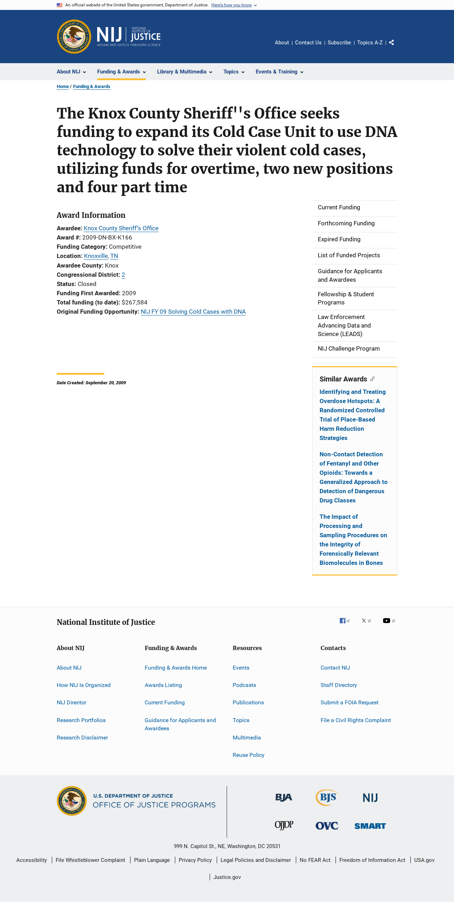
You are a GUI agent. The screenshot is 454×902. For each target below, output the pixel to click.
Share (397, 47)
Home (63, 86)
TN (114, 255)
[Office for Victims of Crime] (327, 831)
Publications (248, 702)
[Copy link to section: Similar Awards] (371, 378)
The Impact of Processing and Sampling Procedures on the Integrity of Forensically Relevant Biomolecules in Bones (353, 539)
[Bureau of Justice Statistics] (327, 807)
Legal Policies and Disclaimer (256, 860)
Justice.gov (227, 877)
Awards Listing (163, 685)
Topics (241, 719)
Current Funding (165, 702)
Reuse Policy (249, 755)
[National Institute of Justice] (370, 803)
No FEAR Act (315, 860)
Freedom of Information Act (372, 860)
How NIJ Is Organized (84, 685)
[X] (369, 625)
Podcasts (244, 685)
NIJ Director (71, 702)
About (282, 42)
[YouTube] (390, 625)
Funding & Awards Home (176, 667)
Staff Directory (339, 685)
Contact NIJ (335, 667)
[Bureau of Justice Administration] (284, 803)
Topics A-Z (370, 42)
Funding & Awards (91, 86)
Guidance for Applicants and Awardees (180, 724)
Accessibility (31, 860)
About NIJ (69, 667)
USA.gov (424, 860)
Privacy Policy (195, 860)
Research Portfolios (81, 719)
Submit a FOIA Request (349, 702)
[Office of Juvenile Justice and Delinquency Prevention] (284, 832)
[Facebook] (347, 625)
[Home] (128, 36)
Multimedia (247, 737)
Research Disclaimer (82, 737)
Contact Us (308, 42)
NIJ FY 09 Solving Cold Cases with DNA (193, 311)
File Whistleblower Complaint (90, 860)
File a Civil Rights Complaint (356, 719)
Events (241, 667)
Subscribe (339, 42)
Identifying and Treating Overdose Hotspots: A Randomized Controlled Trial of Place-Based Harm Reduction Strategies (353, 414)
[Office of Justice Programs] (74, 36)
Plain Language (152, 860)
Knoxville (96, 255)
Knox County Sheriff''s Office (121, 228)
